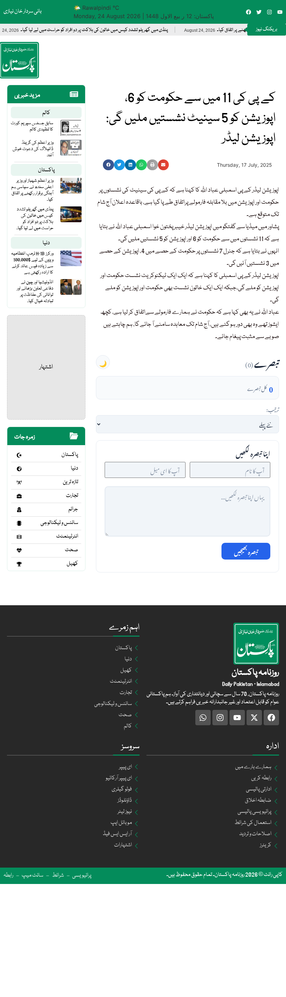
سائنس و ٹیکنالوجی (59, 523)
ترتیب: (272, 408)
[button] (108, 165)
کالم (46, 113)
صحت (71, 550)
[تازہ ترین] (19, 482)
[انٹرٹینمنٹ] (19, 537)
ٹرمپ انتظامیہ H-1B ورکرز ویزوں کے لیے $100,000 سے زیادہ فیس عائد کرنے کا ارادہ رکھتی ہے (32, 263)
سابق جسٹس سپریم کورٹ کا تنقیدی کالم (32, 126)
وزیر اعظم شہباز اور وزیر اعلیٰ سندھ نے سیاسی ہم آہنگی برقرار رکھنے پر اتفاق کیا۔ (32, 190)
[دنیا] (19, 469)
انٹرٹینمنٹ (67, 536)
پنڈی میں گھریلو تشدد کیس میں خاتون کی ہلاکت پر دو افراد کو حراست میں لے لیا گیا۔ (112, 30)
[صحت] (19, 550)
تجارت (72, 496)
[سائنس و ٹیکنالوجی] (19, 523)
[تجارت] (19, 496)
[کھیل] (19, 564)
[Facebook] (248, 12)
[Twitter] (259, 12)
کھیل (72, 564)
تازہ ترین (70, 482)
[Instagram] (269, 12)
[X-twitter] (254, 717)
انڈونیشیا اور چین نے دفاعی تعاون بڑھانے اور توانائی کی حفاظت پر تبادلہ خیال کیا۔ (35, 292)
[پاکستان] (19, 455)
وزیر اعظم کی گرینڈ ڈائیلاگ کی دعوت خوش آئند (33, 149)
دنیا (46, 243)
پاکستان (46, 170)
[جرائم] (19, 510)
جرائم (73, 509)
